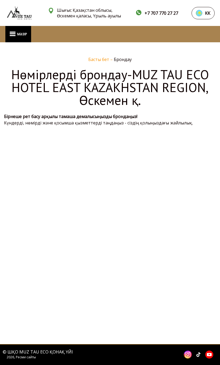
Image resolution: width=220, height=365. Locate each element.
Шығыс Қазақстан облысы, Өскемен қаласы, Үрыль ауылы (89, 13)
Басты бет (99, 59)
